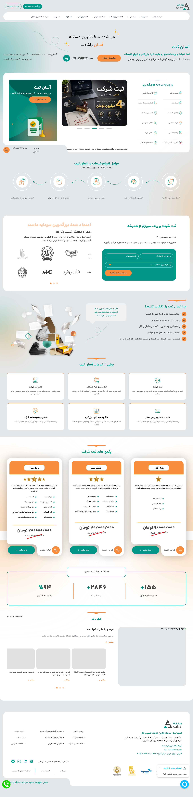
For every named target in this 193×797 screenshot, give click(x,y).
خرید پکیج (147, 550)
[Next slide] (122, 104)
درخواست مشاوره (118, 273)
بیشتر (111, 642)
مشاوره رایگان (109, 58)
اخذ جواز (69, 16)
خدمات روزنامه (117, 16)
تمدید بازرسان (147, 122)
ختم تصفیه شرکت (75, 743)
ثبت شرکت (157, 16)
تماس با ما (45, 771)
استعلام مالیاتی (146, 142)
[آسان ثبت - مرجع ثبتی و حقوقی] (153, 724)
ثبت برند (132, 16)
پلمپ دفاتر (173, 132)
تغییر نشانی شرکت (170, 142)
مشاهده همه (16, 616)
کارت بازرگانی (83, 16)
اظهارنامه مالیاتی (54, 743)
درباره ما (63, 771)
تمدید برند (149, 132)
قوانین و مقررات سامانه (21, 771)
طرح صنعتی (173, 122)
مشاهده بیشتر (40, 99)
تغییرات (144, 16)
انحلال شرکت (173, 113)
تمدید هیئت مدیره (145, 103)
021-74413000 (170, 749)
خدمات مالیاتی (100, 16)
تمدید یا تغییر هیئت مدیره (51, 731)
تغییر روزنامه (147, 113)
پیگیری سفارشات (32, 6)
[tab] (109, 128)
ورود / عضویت (13, 6)
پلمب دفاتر (78, 731)
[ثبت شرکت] (94, 103)
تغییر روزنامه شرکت (53, 737)
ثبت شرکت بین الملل (39, 16)
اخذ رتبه (57, 16)
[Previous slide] (66, 104)
